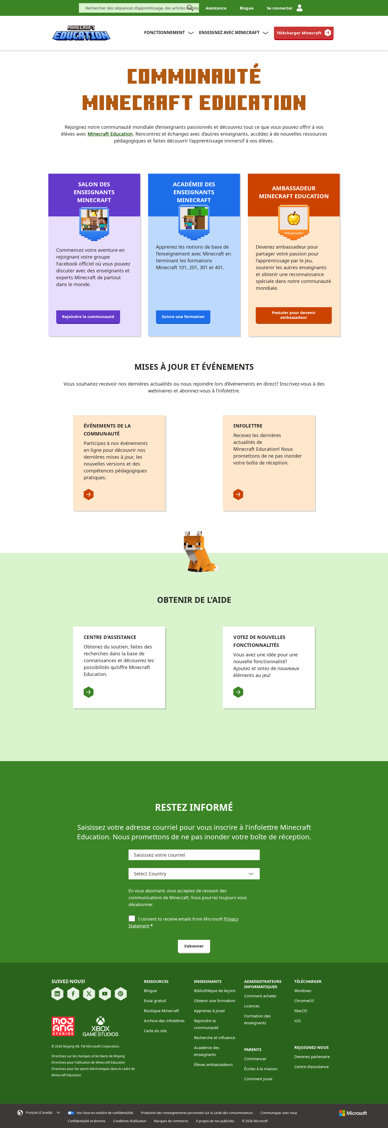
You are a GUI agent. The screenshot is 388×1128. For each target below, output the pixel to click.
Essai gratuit (155, 1000)
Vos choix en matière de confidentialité (104, 1113)
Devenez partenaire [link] (312, 1056)
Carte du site (155, 1030)
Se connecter (280, 8)
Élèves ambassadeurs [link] (213, 1064)
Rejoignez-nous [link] (311, 1047)
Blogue (247, 8)
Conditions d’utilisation (129, 1121)
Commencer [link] (255, 1058)
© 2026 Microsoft (255, 1121)
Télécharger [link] (307, 981)
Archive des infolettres (164, 1020)
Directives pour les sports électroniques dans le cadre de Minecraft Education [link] (93, 1072)
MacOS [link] (300, 1010)
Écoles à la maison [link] (260, 1068)
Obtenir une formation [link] (214, 1000)
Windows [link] (302, 990)
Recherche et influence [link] (214, 1037)
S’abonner (194, 946)
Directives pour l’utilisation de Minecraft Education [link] (88, 1062)
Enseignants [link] (207, 981)
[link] (304, 33)
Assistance (216, 8)
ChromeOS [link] (304, 1000)
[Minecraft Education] (81, 33)
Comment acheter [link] (260, 995)
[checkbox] (132, 919)
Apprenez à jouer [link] (209, 1010)
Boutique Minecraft (161, 1010)
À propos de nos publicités (215, 1121)
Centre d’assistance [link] (311, 1066)
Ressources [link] (156, 981)
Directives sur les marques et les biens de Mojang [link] (88, 1056)
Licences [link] (251, 1005)
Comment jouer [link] (258, 1078)
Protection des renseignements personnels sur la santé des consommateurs (197, 1113)
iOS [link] (297, 1020)
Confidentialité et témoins (87, 1121)
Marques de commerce (171, 1121)
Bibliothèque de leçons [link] (214, 990)
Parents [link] (252, 1049)
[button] (41, 1113)
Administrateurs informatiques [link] (262, 984)
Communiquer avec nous (279, 1113)
